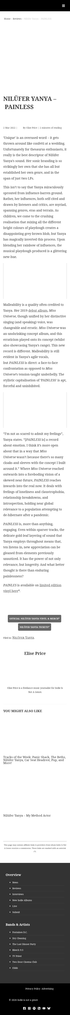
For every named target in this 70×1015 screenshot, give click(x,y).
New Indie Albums (22, 900)
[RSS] (39, 1008)
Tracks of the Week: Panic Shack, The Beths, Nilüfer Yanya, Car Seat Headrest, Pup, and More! (34, 760)
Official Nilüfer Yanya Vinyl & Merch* (34, 618)
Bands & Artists (18, 924)
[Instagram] (29, 1008)
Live (14, 906)
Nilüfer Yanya (23, 637)
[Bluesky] (48, 1008)
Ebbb (15, 967)
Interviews (18, 894)
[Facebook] (24, 1008)
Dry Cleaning (19, 938)
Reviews (16, 888)
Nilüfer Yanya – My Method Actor (27, 815)
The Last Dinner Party (24, 944)
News (15, 882)
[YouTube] (43, 1008)
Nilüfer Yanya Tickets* (34, 627)
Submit (16, 912)
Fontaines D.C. (19, 932)
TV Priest (17, 956)
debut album (37, 310)
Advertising (48, 988)
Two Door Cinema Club (24, 961)
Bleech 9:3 (17, 950)
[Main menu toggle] (63, 5)
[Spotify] (34, 1008)
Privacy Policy (32, 988)
